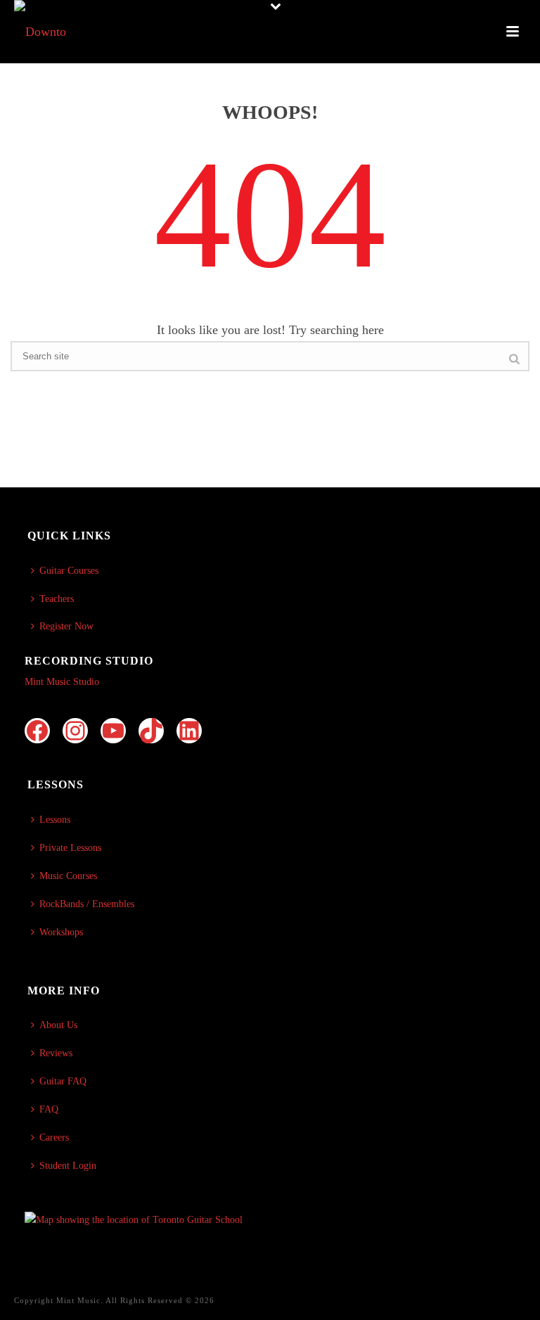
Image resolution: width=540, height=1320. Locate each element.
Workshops (61, 932)
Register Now (66, 626)
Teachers (56, 599)
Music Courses (68, 876)
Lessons (54, 819)
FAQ (48, 1109)
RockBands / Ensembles (86, 904)
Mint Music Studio (62, 682)
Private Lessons (70, 847)
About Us (58, 1025)
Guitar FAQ (62, 1081)
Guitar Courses (68, 570)
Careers (54, 1137)
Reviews (55, 1053)
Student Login (67, 1165)
